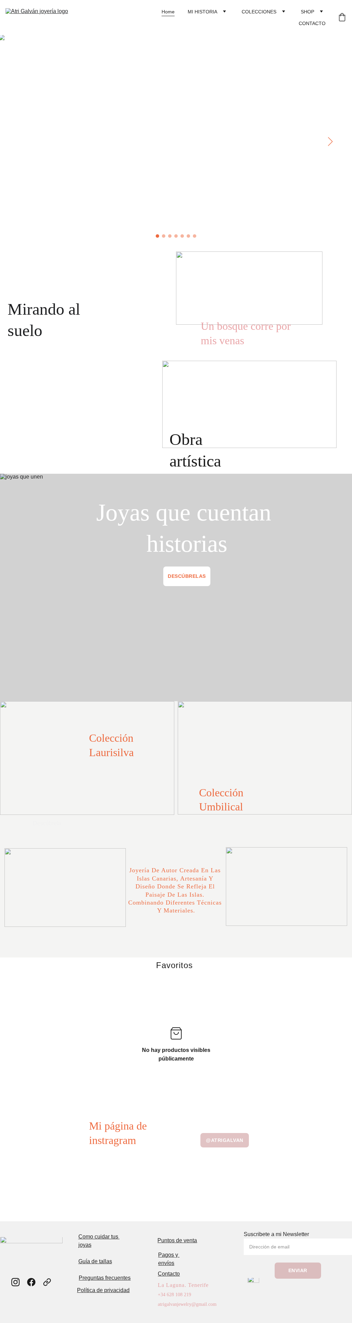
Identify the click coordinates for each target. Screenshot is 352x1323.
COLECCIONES (259, 11)
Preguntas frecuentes (105, 1278)
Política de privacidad (103, 1290)
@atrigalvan (224, 1140)
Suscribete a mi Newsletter (276, 1234)
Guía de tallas (95, 1261)
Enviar (297, 1270)
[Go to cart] (342, 18)
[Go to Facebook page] (31, 1282)
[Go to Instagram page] (15, 1282)
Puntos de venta (177, 1240)
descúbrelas (187, 576)
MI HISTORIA (202, 11)
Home (168, 11)
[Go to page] (47, 1282)
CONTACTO (312, 23)
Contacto (169, 1274)
